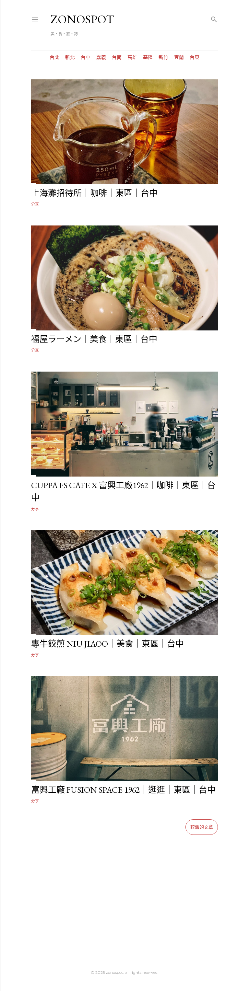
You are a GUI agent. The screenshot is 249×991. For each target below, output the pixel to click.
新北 (70, 57)
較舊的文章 (201, 827)
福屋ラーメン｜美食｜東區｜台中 (94, 339)
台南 (117, 57)
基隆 (148, 57)
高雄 (132, 57)
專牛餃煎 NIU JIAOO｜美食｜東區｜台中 (107, 643)
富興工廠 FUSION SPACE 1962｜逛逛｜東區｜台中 (123, 789)
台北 (54, 57)
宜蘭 (179, 57)
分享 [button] (35, 204)
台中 (85, 57)
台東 (194, 57)
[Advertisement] (124, 892)
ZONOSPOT (82, 19)
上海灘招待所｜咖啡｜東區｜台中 (94, 193)
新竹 (163, 57)
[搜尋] (214, 18)
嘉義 (101, 57)
